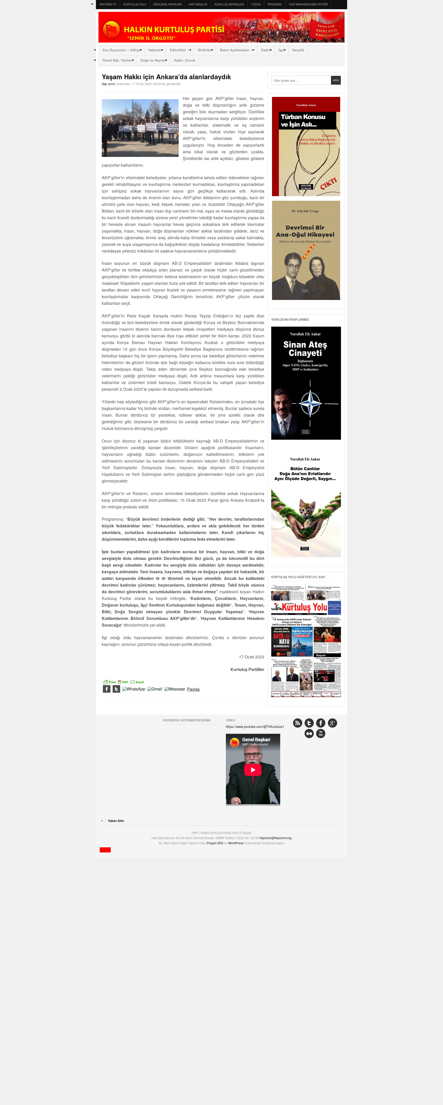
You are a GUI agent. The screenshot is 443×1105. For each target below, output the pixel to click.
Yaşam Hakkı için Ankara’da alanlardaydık (166, 76)
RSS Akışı (297, 723)
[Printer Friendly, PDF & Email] (123, 681)
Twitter (309, 723)
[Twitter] (116, 689)
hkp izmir (108, 83)
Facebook (320, 723)
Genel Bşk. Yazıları (117, 60)
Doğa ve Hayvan (153, 60)
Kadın (265, 50)
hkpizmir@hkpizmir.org (275, 838)
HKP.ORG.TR (107, 4)
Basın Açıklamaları (234, 50)
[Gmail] (154, 689)
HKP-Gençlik (198, 4)
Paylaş (193, 689)
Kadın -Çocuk (184, 60)
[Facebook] (107, 689)
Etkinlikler (178, 50)
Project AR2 (215, 843)
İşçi (281, 50)
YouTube (320, 733)
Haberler (155, 50)
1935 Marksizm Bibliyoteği (308, 4)
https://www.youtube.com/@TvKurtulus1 (255, 726)
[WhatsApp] (133, 689)
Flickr (309, 733)
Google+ (332, 723)
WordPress (236, 843)
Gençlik (298, 50)
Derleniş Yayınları (167, 4)
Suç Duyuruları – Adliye (121, 50)
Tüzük (256, 4)
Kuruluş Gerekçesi (229, 4)
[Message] (174, 689)
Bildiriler (205, 50)
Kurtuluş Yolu (134, 4)
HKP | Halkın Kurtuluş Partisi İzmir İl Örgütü (221, 27)
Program (275, 4)
